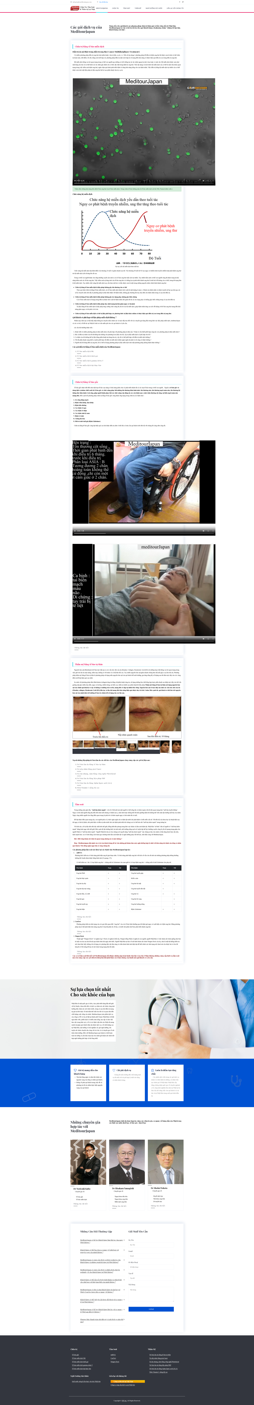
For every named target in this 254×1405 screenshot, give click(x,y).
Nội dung (131, 1284)
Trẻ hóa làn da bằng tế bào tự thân (91, 764)
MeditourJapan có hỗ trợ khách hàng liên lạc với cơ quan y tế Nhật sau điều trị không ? (101, 1310)
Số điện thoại (133, 1262)
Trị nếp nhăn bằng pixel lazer (89, 769)
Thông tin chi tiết (82, 648)
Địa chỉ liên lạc (103, 2)
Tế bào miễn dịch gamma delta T (90, 361)
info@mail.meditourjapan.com (82, 2)
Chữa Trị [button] (115, 8)
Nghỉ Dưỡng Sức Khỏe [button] (154, 8)
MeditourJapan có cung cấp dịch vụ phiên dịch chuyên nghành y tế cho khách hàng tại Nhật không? (100, 1271)
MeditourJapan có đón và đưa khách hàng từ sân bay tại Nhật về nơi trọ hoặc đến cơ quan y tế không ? (100, 1291)
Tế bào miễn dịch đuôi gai (87, 356)
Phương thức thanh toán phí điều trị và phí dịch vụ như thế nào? (101, 1320)
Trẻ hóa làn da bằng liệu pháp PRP (91, 778)
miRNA (113, 1355)
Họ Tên (131, 1240)
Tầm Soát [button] (126, 8)
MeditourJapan (102, 8)
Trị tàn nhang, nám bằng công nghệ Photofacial (96, 774)
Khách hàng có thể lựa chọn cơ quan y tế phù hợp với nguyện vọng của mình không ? (99, 1251)
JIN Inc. (124, 1401)
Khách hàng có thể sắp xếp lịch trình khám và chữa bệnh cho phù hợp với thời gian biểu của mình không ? (101, 1281)
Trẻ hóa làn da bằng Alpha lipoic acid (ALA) (94, 783)
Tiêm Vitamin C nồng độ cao (88, 788)
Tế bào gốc (75, 1355)
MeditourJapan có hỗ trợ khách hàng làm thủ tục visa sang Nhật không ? (101, 1241)
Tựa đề (130, 1273)
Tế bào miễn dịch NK (85, 351)
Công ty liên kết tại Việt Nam (123, 1381)
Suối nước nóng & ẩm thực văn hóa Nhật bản (86, 1381)
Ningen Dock (115, 1362)
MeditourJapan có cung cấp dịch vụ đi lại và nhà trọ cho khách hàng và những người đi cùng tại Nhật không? (100, 1261)
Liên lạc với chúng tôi (175, 8)
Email (130, 1251)
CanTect (113, 1358)
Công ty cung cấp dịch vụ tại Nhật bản (123, 1385)
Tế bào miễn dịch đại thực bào (89, 365)
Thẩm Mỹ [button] (138, 8)
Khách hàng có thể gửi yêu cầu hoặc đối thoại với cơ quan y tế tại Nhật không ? (101, 1301)
